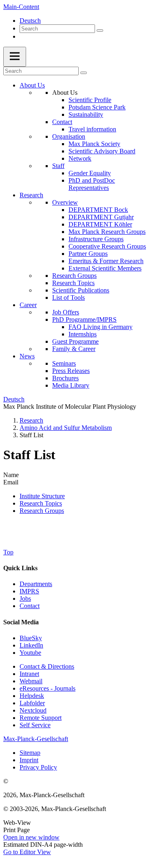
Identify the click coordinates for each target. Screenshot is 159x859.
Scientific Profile (89, 99)
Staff (58, 165)
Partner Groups (88, 253)
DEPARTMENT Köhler (100, 224)
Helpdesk (32, 695)
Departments (36, 583)
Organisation (68, 136)
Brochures (65, 378)
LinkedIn (31, 645)
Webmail (31, 681)
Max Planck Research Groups (107, 231)
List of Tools (68, 297)
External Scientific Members (104, 268)
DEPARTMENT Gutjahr (101, 217)
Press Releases (71, 370)
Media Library (70, 385)
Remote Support (41, 717)
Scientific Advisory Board (101, 151)
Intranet (29, 673)
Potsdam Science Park (97, 107)
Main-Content (21, 6)
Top (8, 552)
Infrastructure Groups (96, 238)
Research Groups (74, 275)
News (27, 356)
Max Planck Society (94, 143)
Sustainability (85, 114)
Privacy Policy (38, 767)
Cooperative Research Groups (107, 246)
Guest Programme (75, 341)
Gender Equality (89, 173)
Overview (65, 202)
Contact (62, 121)
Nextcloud (33, 710)
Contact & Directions (47, 666)
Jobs (25, 598)
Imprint (29, 760)
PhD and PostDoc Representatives (91, 184)
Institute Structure (42, 496)
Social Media (21, 622)
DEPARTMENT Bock (98, 209)
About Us (32, 85)
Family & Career (73, 348)
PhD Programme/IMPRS (84, 319)
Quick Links (20, 568)
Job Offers (65, 312)
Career (28, 304)
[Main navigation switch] (14, 57)
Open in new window (31, 837)
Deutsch (30, 20)
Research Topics (73, 282)
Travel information (92, 129)
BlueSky (31, 637)
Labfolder (32, 703)
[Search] (100, 30)
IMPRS (29, 591)
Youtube (30, 652)
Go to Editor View (27, 851)
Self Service (35, 725)
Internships (82, 334)
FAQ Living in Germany (100, 326)
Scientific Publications (80, 290)
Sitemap (30, 752)
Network (79, 158)
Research (31, 195)
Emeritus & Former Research (106, 260)
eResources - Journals (47, 688)
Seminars (64, 363)
